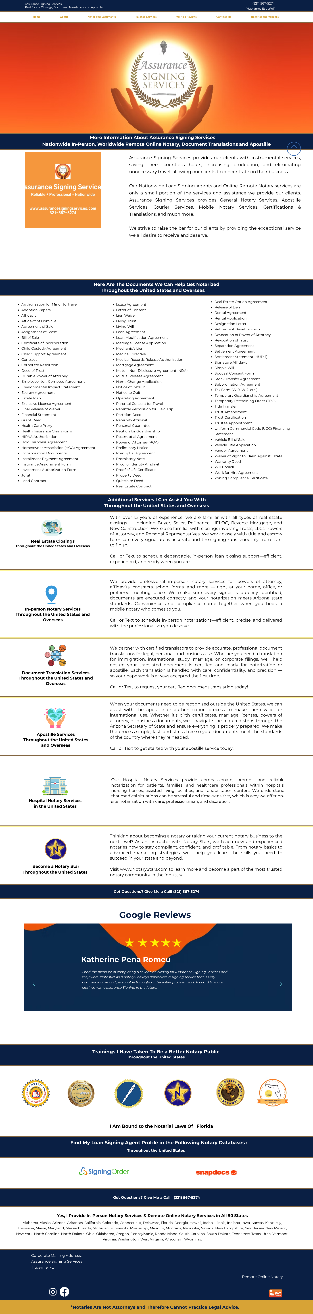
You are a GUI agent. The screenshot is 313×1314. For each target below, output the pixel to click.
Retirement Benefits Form (237, 329)
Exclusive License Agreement (46, 404)
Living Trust (126, 321)
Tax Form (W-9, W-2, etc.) (236, 390)
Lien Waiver (126, 315)
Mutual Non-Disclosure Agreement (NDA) (152, 371)
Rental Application (231, 318)
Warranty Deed (228, 461)
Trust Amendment (231, 412)
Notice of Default (130, 387)
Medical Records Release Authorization (149, 359)
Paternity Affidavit (131, 420)
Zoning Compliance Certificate (241, 478)
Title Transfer (226, 406)
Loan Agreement (130, 332)
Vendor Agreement (231, 450)
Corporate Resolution (39, 365)
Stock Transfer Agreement (237, 379)
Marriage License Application (141, 343)
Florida (205, 1126)
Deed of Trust (33, 371)
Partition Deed (128, 415)
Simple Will (224, 368)
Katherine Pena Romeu (63, 959)
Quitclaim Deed (129, 481)
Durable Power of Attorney (44, 376)
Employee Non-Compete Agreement (53, 381)
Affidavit (28, 315)
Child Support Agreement (43, 354)
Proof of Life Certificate (136, 470)
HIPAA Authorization (39, 437)
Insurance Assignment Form (46, 464)
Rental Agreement (231, 313)
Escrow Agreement (38, 392)
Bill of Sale (30, 337)
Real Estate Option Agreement (241, 302)
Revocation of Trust (231, 340)
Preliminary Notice (132, 448)
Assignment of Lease (39, 332)
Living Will (125, 326)
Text (131, 556)
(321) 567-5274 (263, 3)
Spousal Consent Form (234, 373)
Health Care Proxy (36, 426)
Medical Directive (131, 354)
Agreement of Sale (37, 326)
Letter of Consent (131, 310)
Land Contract (33, 481)
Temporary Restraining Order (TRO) (245, 401)
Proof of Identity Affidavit (137, 464)
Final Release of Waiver (40, 409)
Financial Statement (38, 415)
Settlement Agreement (235, 351)
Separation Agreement (234, 346)
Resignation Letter (231, 324)
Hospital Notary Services (55, 800)
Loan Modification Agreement (142, 337)
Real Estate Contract (134, 486)
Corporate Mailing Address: (56, 1255)
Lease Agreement (131, 304)
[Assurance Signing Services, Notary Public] (53, 1292)
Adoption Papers (36, 310)
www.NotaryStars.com (143, 869)
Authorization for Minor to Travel (49, 304)
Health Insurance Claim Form (46, 431)
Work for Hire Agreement (236, 473)
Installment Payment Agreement (49, 459)
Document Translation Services (55, 672)
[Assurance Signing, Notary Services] (64, 1292)
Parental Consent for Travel (139, 404)
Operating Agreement (135, 398)
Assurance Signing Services (43, 4)
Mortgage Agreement (135, 365)
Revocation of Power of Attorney (243, 335)
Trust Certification (230, 417)
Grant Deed (31, 420)
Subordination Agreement (237, 384)
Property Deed (128, 475)
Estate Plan (31, 398)
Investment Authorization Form (48, 470)
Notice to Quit (128, 392)
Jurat (25, 475)
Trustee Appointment (233, 423)
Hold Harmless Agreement (44, 442)
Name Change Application (139, 382)
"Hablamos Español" (260, 8)
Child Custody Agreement (43, 348)
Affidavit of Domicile (38, 321)
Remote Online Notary (262, 1276)
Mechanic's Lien (129, 348)
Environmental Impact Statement (50, 387)
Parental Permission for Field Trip (144, 409)
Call (114, 556)
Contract (29, 359)
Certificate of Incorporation (44, 343)
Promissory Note (130, 459)
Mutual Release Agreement (139, 376)
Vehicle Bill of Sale (230, 440)
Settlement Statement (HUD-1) (241, 357)
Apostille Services (56, 734)
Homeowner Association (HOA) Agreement (58, 448)
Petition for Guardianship (138, 431)
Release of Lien (227, 307)
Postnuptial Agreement (136, 437)
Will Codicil (224, 467)
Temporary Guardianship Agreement (246, 395)
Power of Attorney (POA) (137, 442)
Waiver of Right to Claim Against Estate (248, 456)
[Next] (280, 984)
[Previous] (35, 984)
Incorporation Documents (44, 453)
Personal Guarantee (133, 426)
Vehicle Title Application (235, 445)
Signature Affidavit (231, 362)
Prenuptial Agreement (135, 453)
